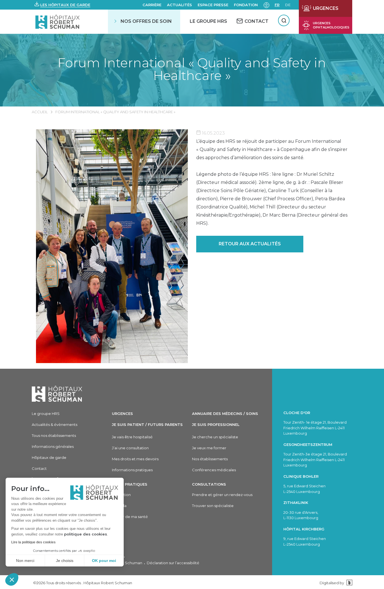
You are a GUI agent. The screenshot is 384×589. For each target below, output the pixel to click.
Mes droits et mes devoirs (135, 459)
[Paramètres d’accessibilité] (266, 5)
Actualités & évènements (54, 424)
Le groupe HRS (46, 413)
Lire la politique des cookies (33, 542)
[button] (12, 579)
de (287, 5)
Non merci (25, 560)
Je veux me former (209, 448)
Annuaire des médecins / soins (225, 413)
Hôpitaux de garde (49, 457)
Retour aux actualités (250, 243)
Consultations (209, 484)
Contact (39, 468)
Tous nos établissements (54, 435)
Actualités (179, 5)
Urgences (122, 413)
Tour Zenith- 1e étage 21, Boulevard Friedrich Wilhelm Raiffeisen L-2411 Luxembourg (315, 427)
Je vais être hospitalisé (132, 437)
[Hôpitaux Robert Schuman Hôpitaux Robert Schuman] (58, 22)
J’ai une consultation (130, 448)
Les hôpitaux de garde (65, 5)
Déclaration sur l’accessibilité (173, 563)
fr (277, 5)
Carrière (152, 5)
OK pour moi (104, 560)
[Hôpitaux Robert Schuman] (57, 394)
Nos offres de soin (146, 21)
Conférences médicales (214, 470)
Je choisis (64, 560)
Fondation (246, 5)
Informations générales (53, 446)
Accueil (40, 112)
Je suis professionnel (216, 424)
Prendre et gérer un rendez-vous (222, 494)
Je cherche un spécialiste (215, 437)
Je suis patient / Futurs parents (147, 424)
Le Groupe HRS (208, 21)
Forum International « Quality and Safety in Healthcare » (192, 69)
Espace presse (213, 5)
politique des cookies (85, 534)
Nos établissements (210, 459)
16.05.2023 (213, 133)
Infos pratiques (129, 484)
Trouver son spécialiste (213, 505)
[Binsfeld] (348, 582)
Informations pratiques (132, 470)
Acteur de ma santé (130, 516)
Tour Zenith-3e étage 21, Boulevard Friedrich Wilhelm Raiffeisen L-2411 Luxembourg (315, 459)
